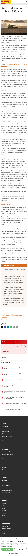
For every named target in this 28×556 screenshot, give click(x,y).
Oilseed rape (4, 318)
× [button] (26, 538)
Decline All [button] (20, 549)
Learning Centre (5, 431)
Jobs (3, 465)
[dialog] (14, 546)
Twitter (3, 505)
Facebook (4, 503)
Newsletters (4, 447)
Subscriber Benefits (6, 451)
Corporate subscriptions (7, 454)
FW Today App (5, 449)
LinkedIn (3, 508)
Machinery (4, 469)
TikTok (3, 515)
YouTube (4, 510)
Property (4, 467)
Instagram (4, 513)
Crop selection (9, 315)
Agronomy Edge (5, 526)
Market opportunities (18, 315)
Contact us (4, 482)
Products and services (7, 436)
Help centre (4, 480)
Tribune (3, 531)
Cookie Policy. (9, 546)
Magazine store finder (7, 490)
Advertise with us (6, 485)
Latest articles (5, 426)
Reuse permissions (6, 492)
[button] (14, 553)
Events (3, 536)
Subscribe (4, 487)
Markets (3, 433)
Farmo (3, 533)
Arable (3, 315)
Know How (9, 346)
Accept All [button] (7, 549)
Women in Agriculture (6, 528)
